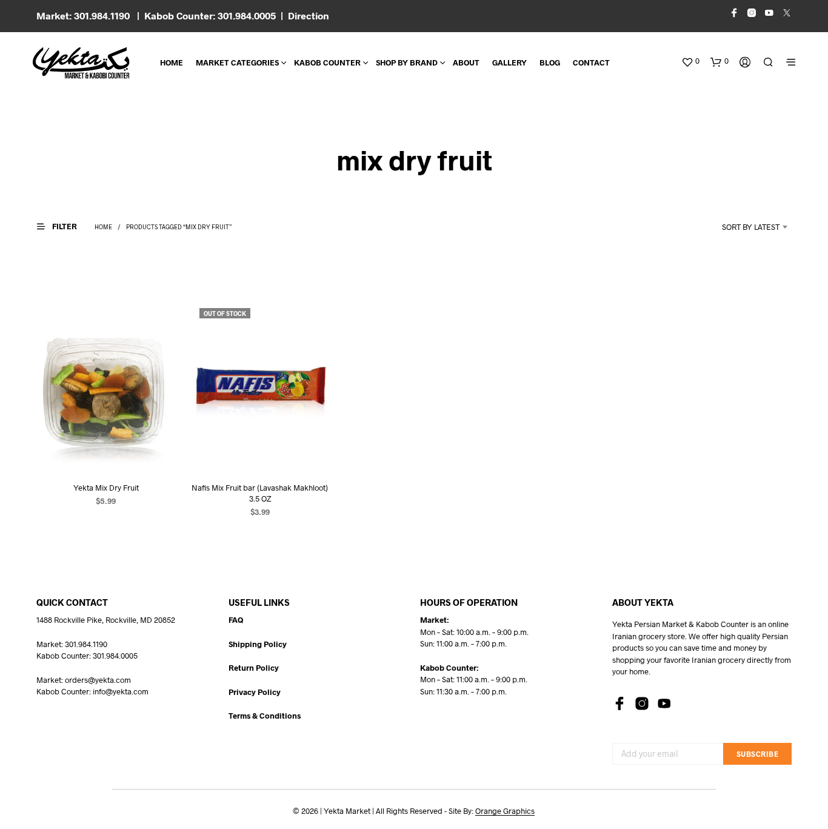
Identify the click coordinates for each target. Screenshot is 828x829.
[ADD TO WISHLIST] (106, 449)
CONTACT (591, 62)
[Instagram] (642, 703)
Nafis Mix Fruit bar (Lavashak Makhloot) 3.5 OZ (260, 493)
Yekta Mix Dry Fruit (106, 487)
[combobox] (735, 226)
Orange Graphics (505, 811)
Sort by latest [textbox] (751, 227)
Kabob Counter (327, 62)
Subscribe (757, 754)
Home (171, 62)
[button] (690, 61)
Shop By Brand (407, 62)
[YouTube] (664, 703)
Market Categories (237, 62)
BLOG (549, 62)
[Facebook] (619, 703)
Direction (308, 15)
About (466, 62)
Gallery (509, 62)
